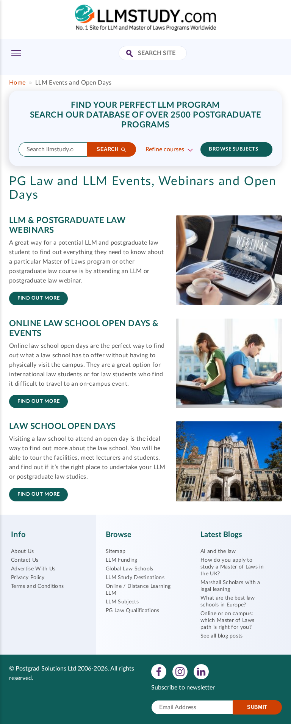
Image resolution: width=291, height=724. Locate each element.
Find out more (38, 298)
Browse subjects (233, 149)
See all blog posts (221, 636)
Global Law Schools (129, 569)
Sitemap (115, 551)
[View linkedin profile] (201, 671)
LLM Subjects (122, 602)
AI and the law (218, 551)
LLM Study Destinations (135, 577)
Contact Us (24, 560)
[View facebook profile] (158, 671)
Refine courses (165, 149)
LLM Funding (122, 560)
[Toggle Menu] (16, 53)
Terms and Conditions (37, 586)
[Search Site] (130, 54)
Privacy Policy (27, 577)
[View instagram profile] (180, 671)
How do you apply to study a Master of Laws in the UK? (232, 567)
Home (17, 83)
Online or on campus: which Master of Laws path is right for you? (227, 620)
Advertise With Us (33, 569)
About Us (22, 551)
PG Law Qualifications (133, 610)
